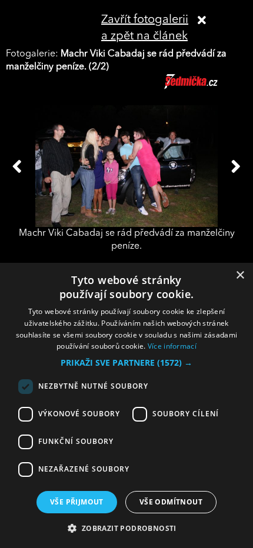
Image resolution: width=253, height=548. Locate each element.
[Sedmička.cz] (205, 87)
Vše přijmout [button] (77, 502)
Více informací (172, 346)
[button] (126, 363)
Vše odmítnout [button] (170, 502)
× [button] (239, 275)
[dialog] (126, 405)
